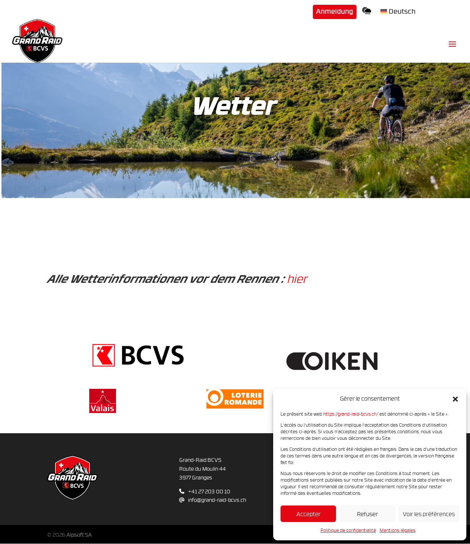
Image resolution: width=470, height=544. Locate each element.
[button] (455, 398)
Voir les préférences (429, 514)
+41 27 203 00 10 (209, 491)
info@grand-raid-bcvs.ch (217, 499)
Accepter (308, 514)
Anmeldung (334, 11)
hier (297, 278)
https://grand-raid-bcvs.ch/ (350, 414)
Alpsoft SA (79, 534)
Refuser (367, 514)
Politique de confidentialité (348, 530)
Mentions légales (398, 530)
